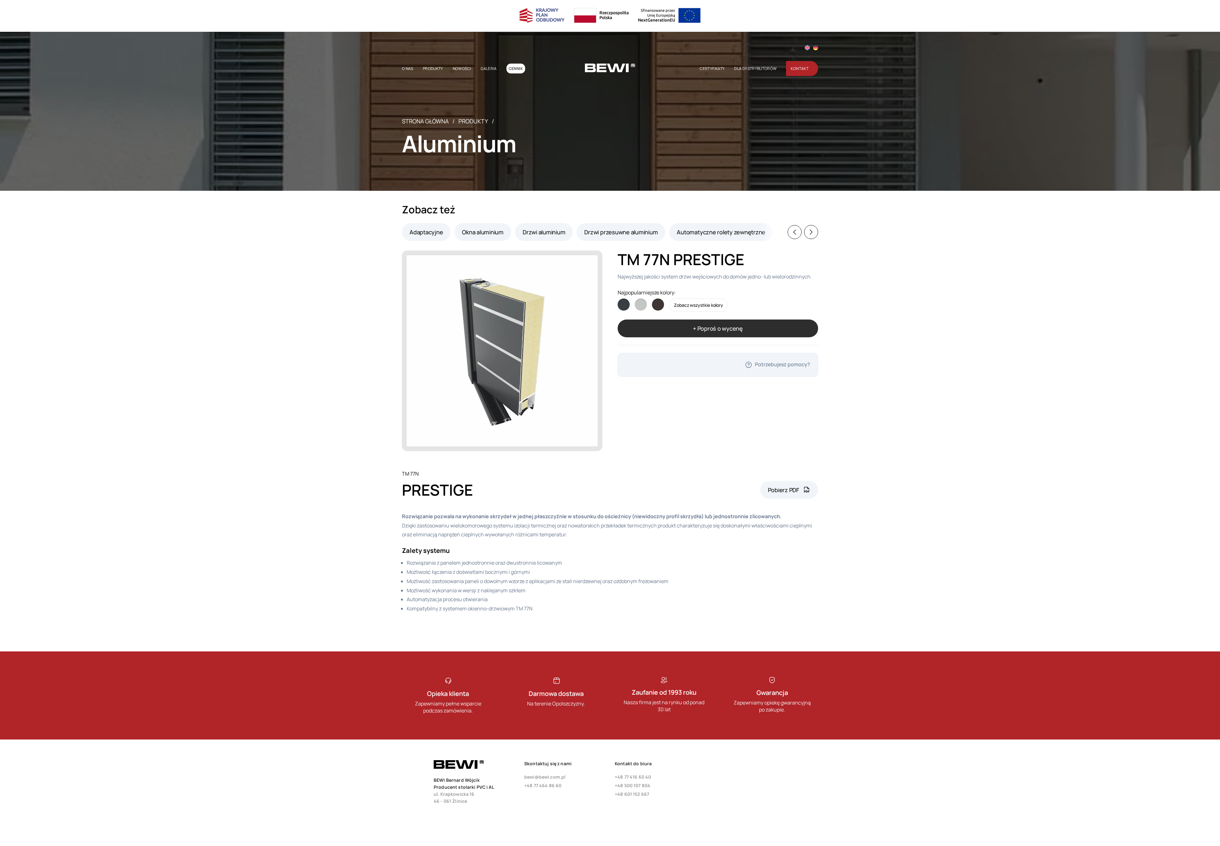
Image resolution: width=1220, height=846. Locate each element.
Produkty (473, 121)
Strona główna (425, 121)
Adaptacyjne (426, 232)
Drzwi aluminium (544, 232)
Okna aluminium (483, 232)
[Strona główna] (610, 70)
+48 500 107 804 (632, 785)
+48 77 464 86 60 (542, 785)
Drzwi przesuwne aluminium (621, 232)
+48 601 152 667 (632, 794)
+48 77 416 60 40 (633, 777)
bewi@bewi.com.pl (545, 777)
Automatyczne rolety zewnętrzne (721, 232)
